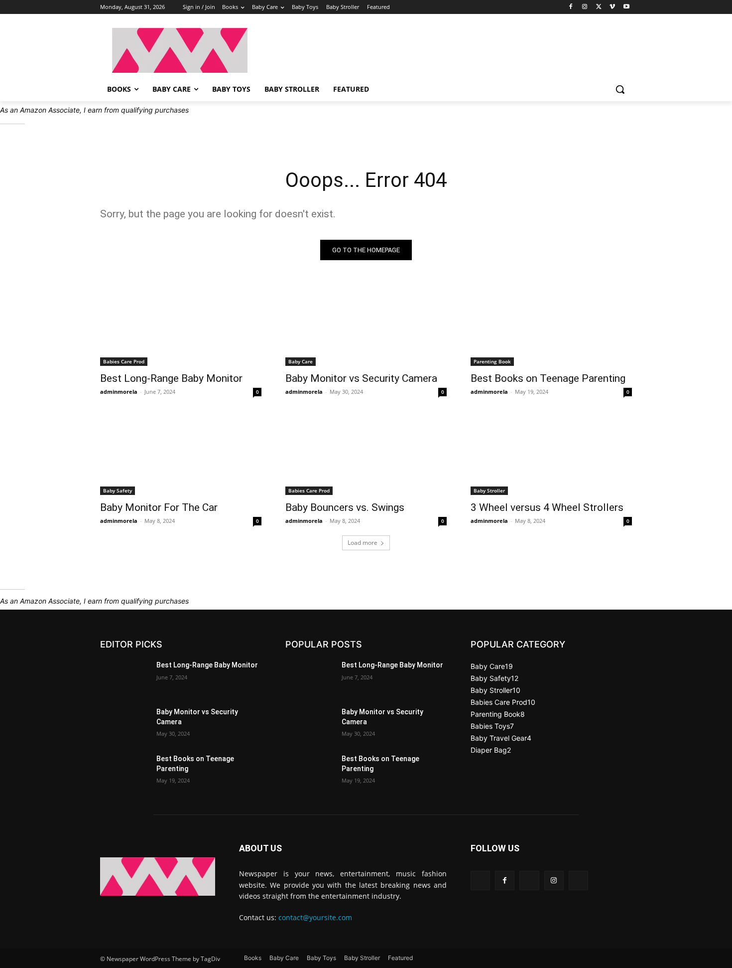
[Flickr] (529, 880)
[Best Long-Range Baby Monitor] (180, 325)
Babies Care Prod (123, 361)
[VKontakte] (578, 880)
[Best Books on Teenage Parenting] (551, 325)
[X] (599, 7)
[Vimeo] (612, 7)
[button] (620, 89)
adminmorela (118, 391)
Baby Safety (117, 490)
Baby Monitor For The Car (159, 507)
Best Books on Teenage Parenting (548, 378)
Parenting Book (492, 361)
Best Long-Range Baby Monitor (171, 378)
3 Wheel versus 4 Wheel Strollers (547, 507)
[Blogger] (480, 880)
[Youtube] (626, 7)
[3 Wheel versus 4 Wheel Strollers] (551, 454)
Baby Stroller (489, 490)
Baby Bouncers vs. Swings (344, 507)
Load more (362, 542)
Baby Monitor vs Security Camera (361, 378)
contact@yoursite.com (315, 917)
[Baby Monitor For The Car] (180, 454)
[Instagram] (585, 7)
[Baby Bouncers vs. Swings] (366, 454)
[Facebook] (571, 7)
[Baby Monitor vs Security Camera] (366, 325)
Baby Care (300, 361)
